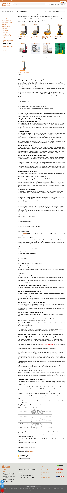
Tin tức (61, 4)
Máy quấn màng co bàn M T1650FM (58, 37)
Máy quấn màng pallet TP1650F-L (23, 37)
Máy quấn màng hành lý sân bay (8, 40)
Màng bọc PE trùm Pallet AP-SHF (47, 55)
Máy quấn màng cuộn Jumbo (8, 37)
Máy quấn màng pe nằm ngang (8, 46)
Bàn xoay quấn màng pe (7, 34)
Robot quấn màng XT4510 (22, 55)
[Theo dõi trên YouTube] (63, 476)
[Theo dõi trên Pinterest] (61, 476)
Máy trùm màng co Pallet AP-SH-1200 (35, 55)
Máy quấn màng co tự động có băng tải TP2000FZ (47, 37)
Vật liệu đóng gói (47, 7)
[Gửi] (44, 4)
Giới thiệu (49, 4)
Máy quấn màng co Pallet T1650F (34, 37)
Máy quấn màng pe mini (7, 44)
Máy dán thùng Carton (14, 7)
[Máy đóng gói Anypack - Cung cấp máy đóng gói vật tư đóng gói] (6, 4)
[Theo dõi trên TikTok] (59, 476)
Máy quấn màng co (28, 7)
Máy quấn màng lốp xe (6, 41)
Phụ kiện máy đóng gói (54, 7)
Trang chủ (4, 11)
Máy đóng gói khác (5, 30)
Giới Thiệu (4, 469)
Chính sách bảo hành (45, 472)
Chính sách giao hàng (45, 469)
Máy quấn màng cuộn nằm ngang (8, 38)
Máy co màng (34, 7)
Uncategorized (4, 50)
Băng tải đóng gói (40, 7)
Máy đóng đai (22, 7)
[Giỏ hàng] (64, 4)
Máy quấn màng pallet (7, 43)
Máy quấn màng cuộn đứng (7, 35)
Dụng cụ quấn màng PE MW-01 (59, 55)
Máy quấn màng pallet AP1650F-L (23, 73)
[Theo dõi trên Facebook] (57, 476)
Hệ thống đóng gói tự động (6, 7)
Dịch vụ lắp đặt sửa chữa (6, 20)
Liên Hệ (52, 4)
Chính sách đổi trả (44, 474)
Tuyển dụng (57, 4)
